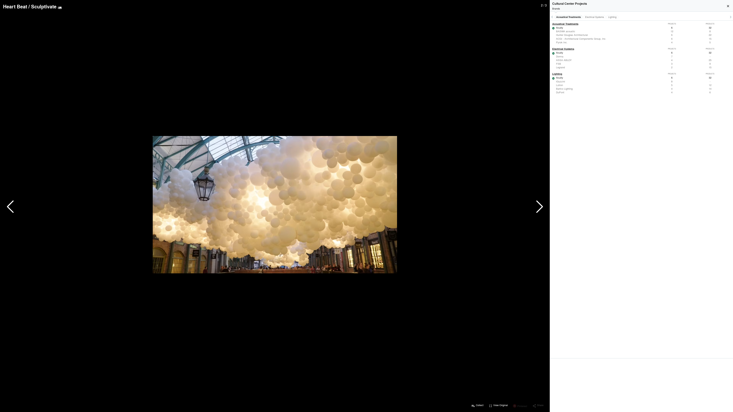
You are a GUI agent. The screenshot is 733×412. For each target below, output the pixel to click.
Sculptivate (44, 6)
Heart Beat (15, 6)
